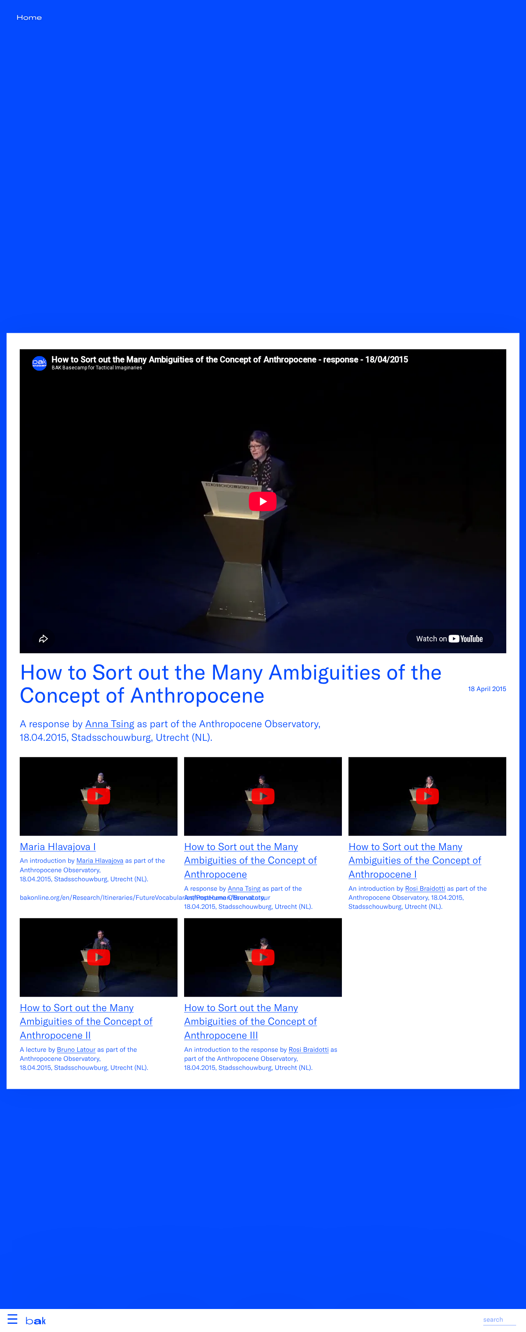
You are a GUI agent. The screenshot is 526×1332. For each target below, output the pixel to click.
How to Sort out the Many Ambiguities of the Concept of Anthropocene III (250, 1020)
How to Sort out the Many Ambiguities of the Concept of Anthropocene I (414, 859)
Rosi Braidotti (425, 888)
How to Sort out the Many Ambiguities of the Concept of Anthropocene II (86, 1020)
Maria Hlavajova (100, 860)
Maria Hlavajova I (58, 846)
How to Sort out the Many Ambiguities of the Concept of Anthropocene (250, 859)
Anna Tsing (109, 723)
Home (29, 17)
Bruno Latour (76, 1049)
